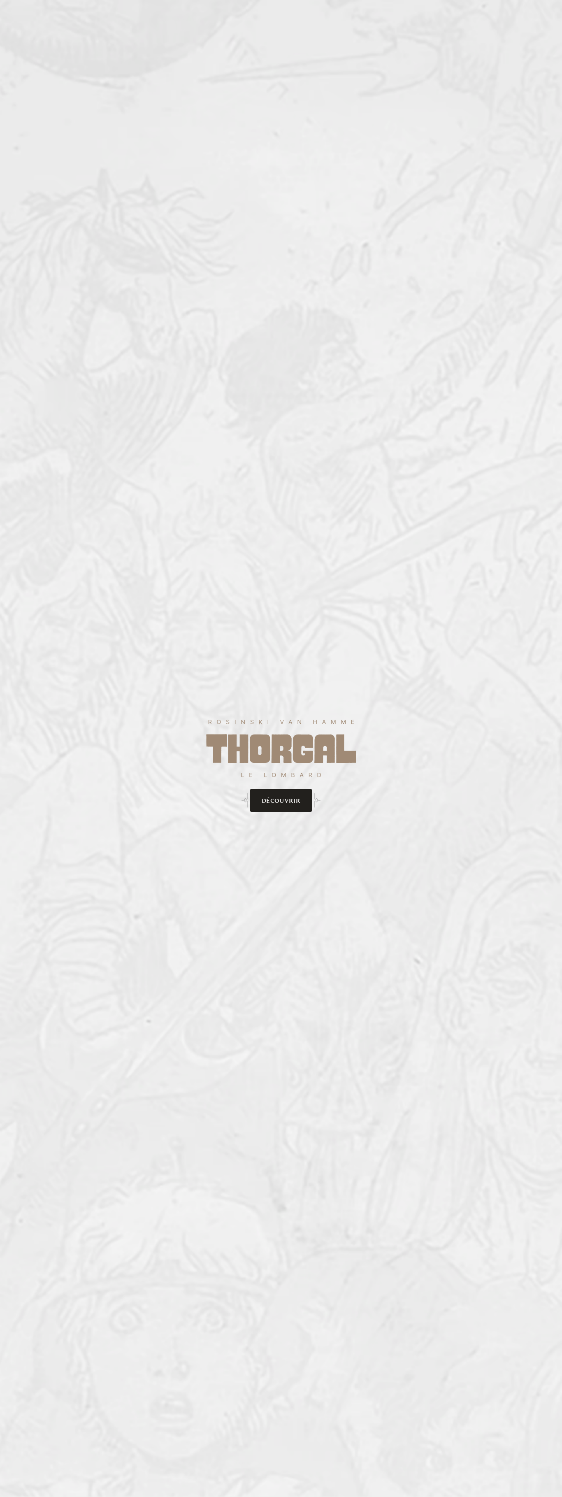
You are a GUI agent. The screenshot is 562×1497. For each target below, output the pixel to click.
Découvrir (281, 800)
